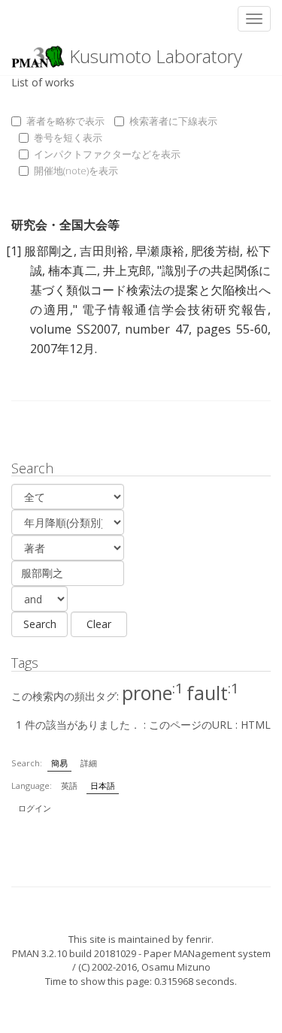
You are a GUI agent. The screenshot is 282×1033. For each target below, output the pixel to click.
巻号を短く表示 (68, 137)
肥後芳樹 (215, 251)
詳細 (88, 763)
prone (152, 692)
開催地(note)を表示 (76, 170)
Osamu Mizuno (176, 967)
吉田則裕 (104, 251)
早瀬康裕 (159, 251)
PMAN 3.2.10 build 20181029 (74, 953)
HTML (256, 724)
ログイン (34, 808)
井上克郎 (127, 270)
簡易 (59, 763)
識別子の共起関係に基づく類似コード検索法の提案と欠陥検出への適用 (150, 290)
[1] (13, 251)
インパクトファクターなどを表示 (107, 154)
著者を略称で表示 (65, 121)
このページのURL (190, 724)
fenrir (198, 939)
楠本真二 (72, 270)
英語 (69, 785)
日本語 (102, 785)
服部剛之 (48, 251)
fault (212, 692)
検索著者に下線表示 (173, 121)
